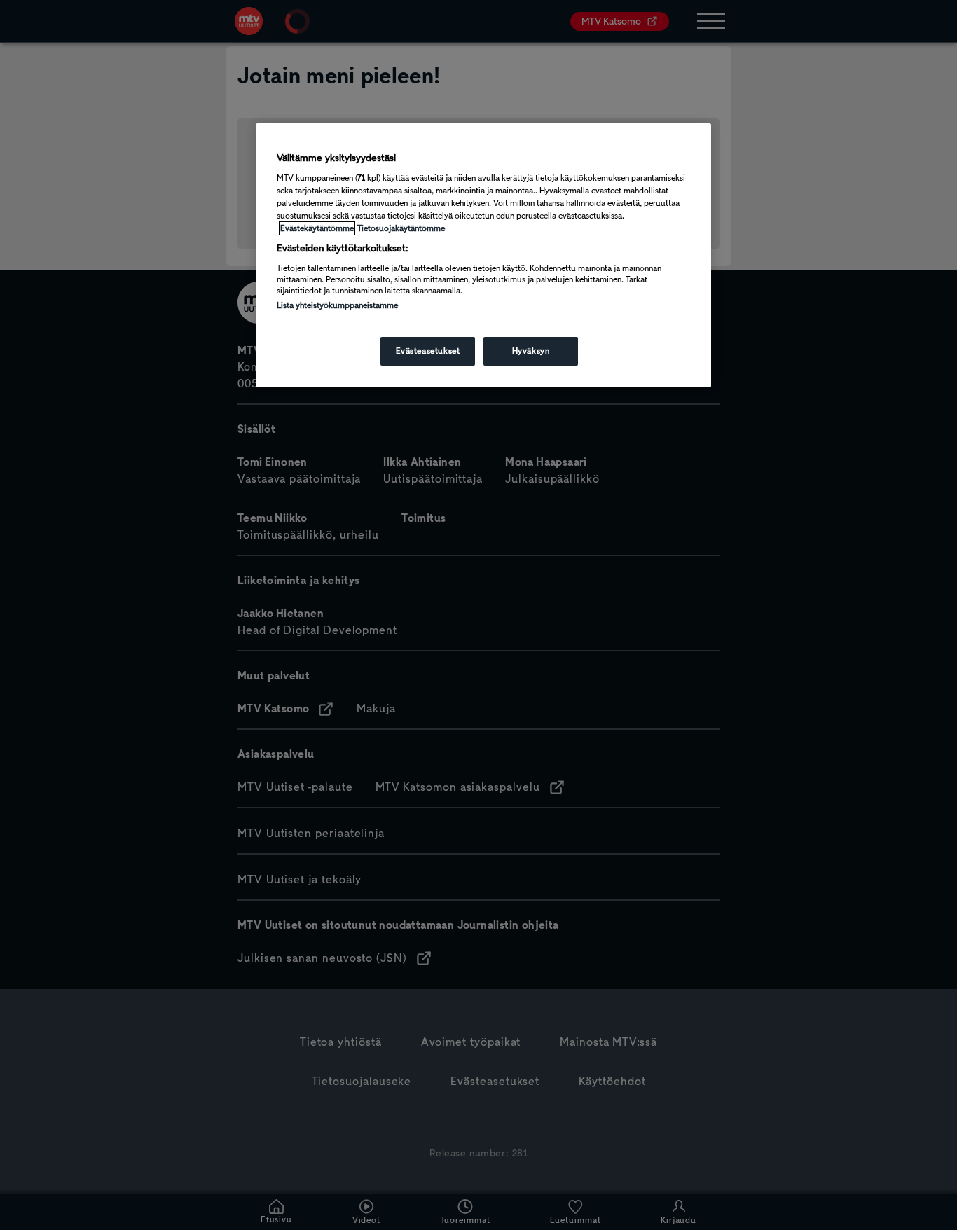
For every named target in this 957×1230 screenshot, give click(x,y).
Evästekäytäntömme (317, 228)
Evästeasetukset (428, 351)
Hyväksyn (531, 351)
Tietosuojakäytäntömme (401, 228)
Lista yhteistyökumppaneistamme (337, 305)
